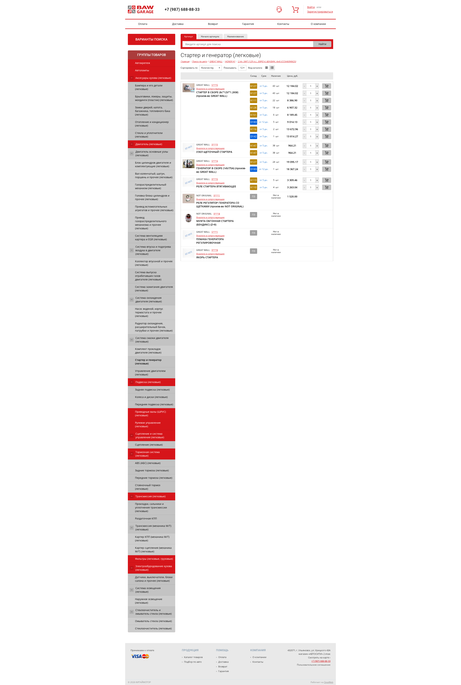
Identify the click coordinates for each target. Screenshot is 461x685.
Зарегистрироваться (320, 11)
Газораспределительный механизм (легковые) (150, 186)
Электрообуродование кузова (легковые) (153, 567)
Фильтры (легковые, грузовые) (154, 558)
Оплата (142, 24)
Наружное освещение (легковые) (148, 600)
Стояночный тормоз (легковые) (147, 486)
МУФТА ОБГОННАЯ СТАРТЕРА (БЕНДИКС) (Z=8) (215, 222)
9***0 (215, 179)
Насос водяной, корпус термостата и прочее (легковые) (149, 312)
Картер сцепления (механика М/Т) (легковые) (153, 549)
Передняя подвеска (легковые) (154, 404)
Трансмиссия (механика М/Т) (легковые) (153, 527)
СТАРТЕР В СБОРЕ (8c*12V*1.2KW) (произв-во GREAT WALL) (217, 94)
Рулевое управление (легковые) (148, 424)
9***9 (215, 144)
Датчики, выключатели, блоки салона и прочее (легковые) (154, 578)
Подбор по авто (192, 661)
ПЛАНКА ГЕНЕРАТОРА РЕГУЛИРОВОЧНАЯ (210, 240)
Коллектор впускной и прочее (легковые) (154, 263)
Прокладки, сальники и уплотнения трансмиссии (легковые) (151, 507)
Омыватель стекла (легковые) (153, 621)
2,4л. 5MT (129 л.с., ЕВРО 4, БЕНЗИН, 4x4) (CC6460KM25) (267, 61)
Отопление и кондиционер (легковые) (152, 123)
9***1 (217, 195)
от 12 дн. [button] (263, 122)
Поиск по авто (199, 61)
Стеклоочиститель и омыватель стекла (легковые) (153, 611)
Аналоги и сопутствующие (210, 88)
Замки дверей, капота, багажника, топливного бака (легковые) (152, 111)
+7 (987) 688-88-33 (182, 9)
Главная (185, 61)
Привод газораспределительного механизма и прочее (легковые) (150, 223)
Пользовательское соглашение (313, 664)
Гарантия (248, 24)
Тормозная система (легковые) (147, 453)
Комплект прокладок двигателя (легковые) (148, 350)
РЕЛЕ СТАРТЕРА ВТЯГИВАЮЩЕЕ (216, 186)
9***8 (215, 250)
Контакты (283, 24)
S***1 (215, 231)
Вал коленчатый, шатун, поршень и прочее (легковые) (153, 175)
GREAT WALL (215, 61)
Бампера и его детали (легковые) (148, 87)
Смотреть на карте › (319, 657)
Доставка (177, 24)
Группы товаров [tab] (151, 55)
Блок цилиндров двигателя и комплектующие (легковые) (153, 164)
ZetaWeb (328, 682)
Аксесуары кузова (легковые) (153, 78)
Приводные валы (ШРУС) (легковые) (150, 413)
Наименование (235, 36)
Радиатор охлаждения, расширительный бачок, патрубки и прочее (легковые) (154, 327)
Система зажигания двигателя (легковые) (154, 288)
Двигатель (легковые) (148, 144)
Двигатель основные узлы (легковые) (151, 153)
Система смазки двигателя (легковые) (152, 339)
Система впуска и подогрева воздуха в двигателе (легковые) (153, 250)
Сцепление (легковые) (149, 444)
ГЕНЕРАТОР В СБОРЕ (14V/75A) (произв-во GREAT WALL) (221, 169)
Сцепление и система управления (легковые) (149, 435)
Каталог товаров (193, 657)
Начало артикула (210, 36)
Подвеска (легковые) (148, 382)
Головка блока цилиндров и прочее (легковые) (152, 197)
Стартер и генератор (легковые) (148, 361)
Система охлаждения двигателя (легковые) (148, 299)
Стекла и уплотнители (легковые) (149, 134)
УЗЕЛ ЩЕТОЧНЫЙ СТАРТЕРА (214, 152)
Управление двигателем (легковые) (150, 372)
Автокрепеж (142, 63)
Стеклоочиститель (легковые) (153, 628)
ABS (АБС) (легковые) (147, 463)
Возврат (213, 24)
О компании (318, 24)
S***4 (215, 161)
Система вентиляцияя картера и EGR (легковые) (151, 237)
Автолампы (142, 70)
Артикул (188, 36)
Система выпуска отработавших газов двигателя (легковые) (148, 276)
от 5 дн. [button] (264, 86)
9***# (217, 213)
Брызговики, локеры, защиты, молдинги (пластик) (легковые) (154, 98)
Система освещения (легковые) (148, 589)
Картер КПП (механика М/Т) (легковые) (152, 538)
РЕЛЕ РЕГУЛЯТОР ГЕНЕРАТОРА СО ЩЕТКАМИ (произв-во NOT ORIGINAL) (219, 204)
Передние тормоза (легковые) (153, 477)
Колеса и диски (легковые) (151, 397)
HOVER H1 (230, 61)
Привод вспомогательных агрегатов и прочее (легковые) (154, 208)
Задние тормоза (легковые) (152, 470)
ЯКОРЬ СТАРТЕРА (207, 257)
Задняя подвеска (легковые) (152, 389)
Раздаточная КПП (146, 518)
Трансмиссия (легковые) (150, 496)
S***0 (215, 85)
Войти (311, 7)
